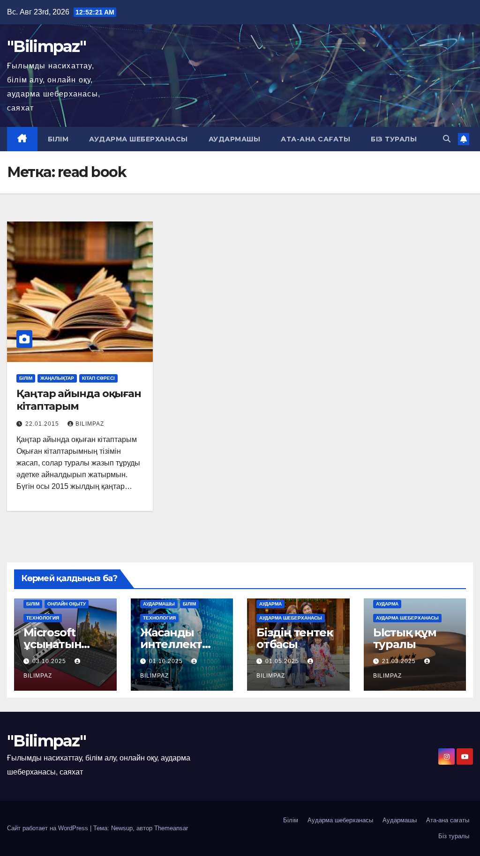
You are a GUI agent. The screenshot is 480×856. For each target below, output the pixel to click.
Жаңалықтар (57, 378)
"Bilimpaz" (46, 46)
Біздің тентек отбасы (294, 638)
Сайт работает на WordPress (48, 828)
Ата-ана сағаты (315, 139)
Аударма (270, 603)
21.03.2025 (400, 661)
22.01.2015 (43, 424)
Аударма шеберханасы (138, 139)
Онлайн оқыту (66, 603)
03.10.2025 (50, 661)
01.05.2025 (283, 661)
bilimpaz (89, 424)
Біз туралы (394, 139)
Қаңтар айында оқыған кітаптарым (78, 399)
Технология (42, 617)
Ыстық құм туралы (404, 638)
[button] (446, 139)
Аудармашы (235, 139)
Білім (58, 139)
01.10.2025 (167, 661)
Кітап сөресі (98, 378)
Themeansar (171, 828)
